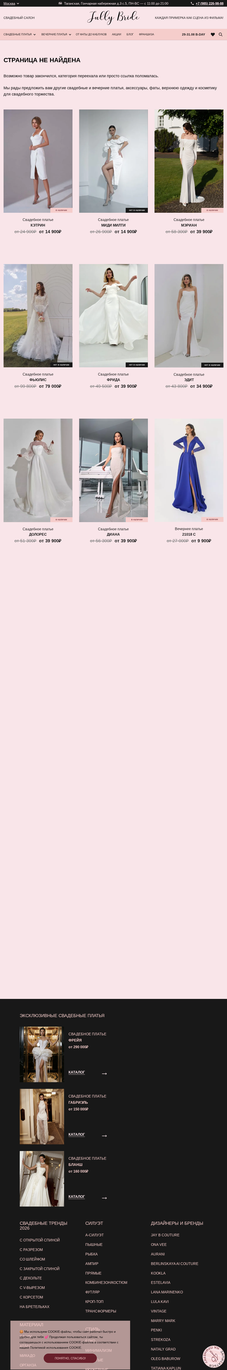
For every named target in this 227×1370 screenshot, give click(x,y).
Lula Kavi (160, 1302)
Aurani (158, 1254)
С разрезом (31, 1250)
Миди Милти (113, 225)
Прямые (93, 1273)
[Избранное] (213, 34)
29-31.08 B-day (193, 34)
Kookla (158, 1273)
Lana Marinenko (167, 1292)
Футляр (92, 1292)
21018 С (189, 534)
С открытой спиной (40, 1240)
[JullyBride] (113, 18)
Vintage (158, 1311)
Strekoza (160, 1340)
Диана (113, 534)
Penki (156, 1330)
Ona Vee (159, 1245)
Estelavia (160, 1282)
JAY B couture (165, 1235)
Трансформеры (100, 1311)
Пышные (94, 1245)
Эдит (189, 380)
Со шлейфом (32, 1259)
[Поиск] (220, 34)
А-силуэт (94, 1235)
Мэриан (189, 225)
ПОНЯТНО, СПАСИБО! (70, 1358)
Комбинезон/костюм (106, 1282)
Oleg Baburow (165, 1359)
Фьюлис (38, 380)
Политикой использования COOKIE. (56, 1347)
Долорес (38, 534)
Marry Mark (163, 1321)
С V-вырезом (32, 1288)
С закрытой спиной (40, 1269)
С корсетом (31, 1297)
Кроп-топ (94, 1302)
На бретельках (34, 1307)
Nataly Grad (163, 1349)
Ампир (91, 1264)
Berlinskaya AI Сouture (174, 1264)
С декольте (31, 1278)
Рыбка (91, 1254)
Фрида (113, 380)
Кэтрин (38, 225)
